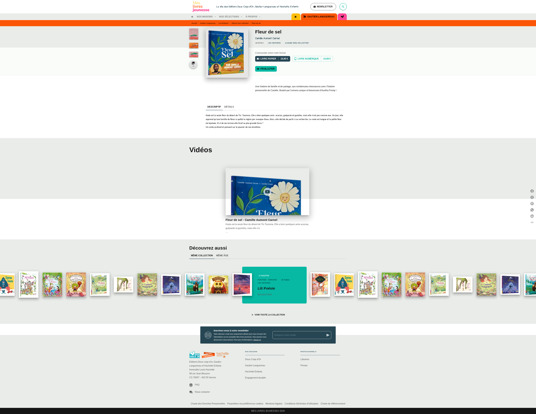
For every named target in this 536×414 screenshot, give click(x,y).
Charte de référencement (333, 403)
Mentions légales (273, 403)
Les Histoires (223, 23)
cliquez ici (257, 340)
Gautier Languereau (208, 23)
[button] (323, 6)
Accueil (194, 23)
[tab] (192, 16)
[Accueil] (201, 6)
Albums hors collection (240, 23)
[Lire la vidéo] (267, 192)
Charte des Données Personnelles (208, 403)
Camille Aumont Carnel (267, 38)
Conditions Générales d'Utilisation (301, 403)
